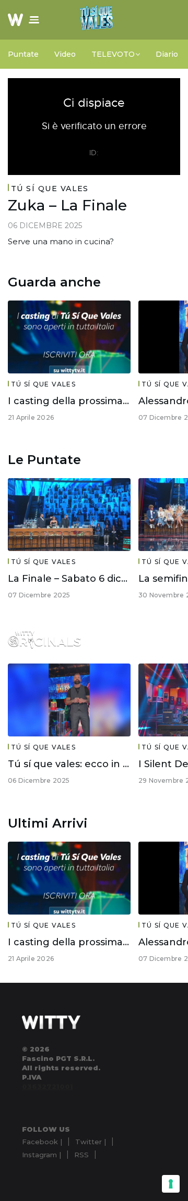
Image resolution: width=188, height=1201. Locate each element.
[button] (34, 19)
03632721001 (47, 1086)
